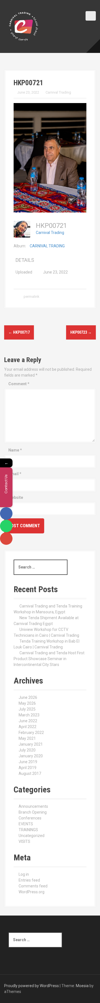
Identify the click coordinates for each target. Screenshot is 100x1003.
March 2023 (29, 715)
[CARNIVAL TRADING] (23, 26)
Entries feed (29, 880)
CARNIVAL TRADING (47, 246)
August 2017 (30, 773)
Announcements (33, 806)
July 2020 (27, 750)
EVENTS (26, 824)
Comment (18, 384)
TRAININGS (28, 830)
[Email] (6, 538)
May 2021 (27, 738)
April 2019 (27, 767)
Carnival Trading (58, 92)
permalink (31, 296)
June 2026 (28, 697)
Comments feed (33, 886)
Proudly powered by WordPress (31, 986)
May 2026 (27, 703)
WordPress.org (31, 892)
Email (14, 474)
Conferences (30, 818)
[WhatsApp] (6, 526)
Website (15, 497)
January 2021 (31, 744)
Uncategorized (31, 835)
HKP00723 (81, 332)
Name (15, 450)
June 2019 (28, 762)
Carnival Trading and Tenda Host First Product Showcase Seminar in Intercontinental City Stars (49, 659)
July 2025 (27, 709)
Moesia (82, 986)
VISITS (24, 841)
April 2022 (27, 726)
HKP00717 (19, 332)
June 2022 (28, 721)
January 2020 (31, 756)
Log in (24, 874)
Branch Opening (33, 812)
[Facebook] (6, 513)
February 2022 (31, 732)
